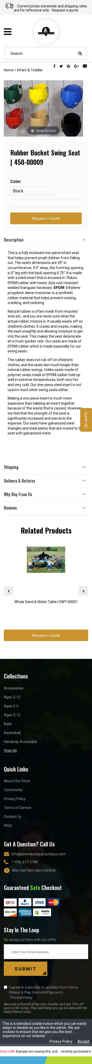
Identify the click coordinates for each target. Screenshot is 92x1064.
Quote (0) (86, 420)
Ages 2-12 (12, 697)
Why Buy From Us (18, 494)
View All (10, 751)
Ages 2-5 (11, 706)
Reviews (10, 508)
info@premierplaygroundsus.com (39, 854)
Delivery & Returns (19, 481)
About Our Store (17, 781)
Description (14, 240)
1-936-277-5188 (25, 862)
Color (15, 181)
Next (83, 591)
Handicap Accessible (20, 742)
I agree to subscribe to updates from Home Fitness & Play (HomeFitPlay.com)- (43, 992)
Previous (8, 591)
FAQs (8, 825)
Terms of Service (17, 808)
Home (9, 70)
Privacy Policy (15, 799)
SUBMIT (26, 969)
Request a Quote (46, 218)
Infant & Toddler (30, 70)
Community (13, 790)
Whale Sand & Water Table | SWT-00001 (46, 602)
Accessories (14, 688)
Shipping (11, 467)
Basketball (12, 733)
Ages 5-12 (12, 715)
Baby (8, 724)
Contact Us (12, 817)
